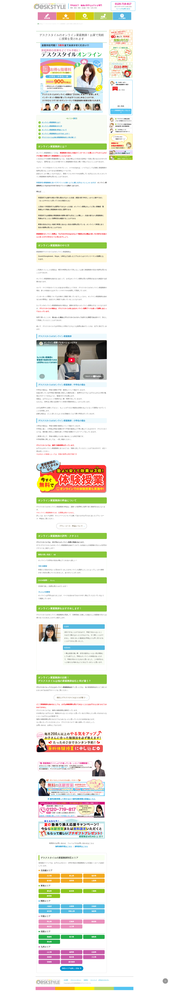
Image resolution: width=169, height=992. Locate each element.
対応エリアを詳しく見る (70, 968)
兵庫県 (71, 906)
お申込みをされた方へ (103, 980)
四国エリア (45, 931)
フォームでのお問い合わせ (123, 8)
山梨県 (94, 880)
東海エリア (45, 886)
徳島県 (94, 937)
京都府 (94, 906)
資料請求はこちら (81, 846)
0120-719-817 (123, 3)
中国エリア (45, 916)
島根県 (94, 921)
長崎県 (49, 957)
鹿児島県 (71, 962)
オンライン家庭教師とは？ (50, 122)
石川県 (49, 876)
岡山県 (49, 921)
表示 (75, 118)
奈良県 (49, 911)
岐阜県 (71, 891)
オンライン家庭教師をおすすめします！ (54, 133)
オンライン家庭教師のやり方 (50, 126)
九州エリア (45, 947)
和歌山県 (71, 911)
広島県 (71, 921)
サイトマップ (93, 980)
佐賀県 (94, 952)
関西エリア (45, 901)
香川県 (71, 937)
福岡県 (71, 952)
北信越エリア (46, 870)
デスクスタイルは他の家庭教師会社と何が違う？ (57, 137)
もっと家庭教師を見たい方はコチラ (120, 111)
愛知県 (49, 891)
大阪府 (49, 906)
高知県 (49, 942)
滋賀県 (94, 911)
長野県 (71, 880)
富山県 (71, 876)
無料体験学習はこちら (63, 846)
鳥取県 (49, 926)
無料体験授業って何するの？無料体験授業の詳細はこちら (72, 799)
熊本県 (71, 957)
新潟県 (49, 880)
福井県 (94, 876)
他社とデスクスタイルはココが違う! (71, 698)
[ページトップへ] (165, 981)
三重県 (94, 891)
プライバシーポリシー (76, 980)
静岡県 (49, 896)
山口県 (71, 926)
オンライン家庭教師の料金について (53, 130)
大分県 (94, 957)
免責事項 (86, 980)
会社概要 (66, 980)
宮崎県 (49, 962)
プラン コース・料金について (71, 526)
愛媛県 (49, 937)
